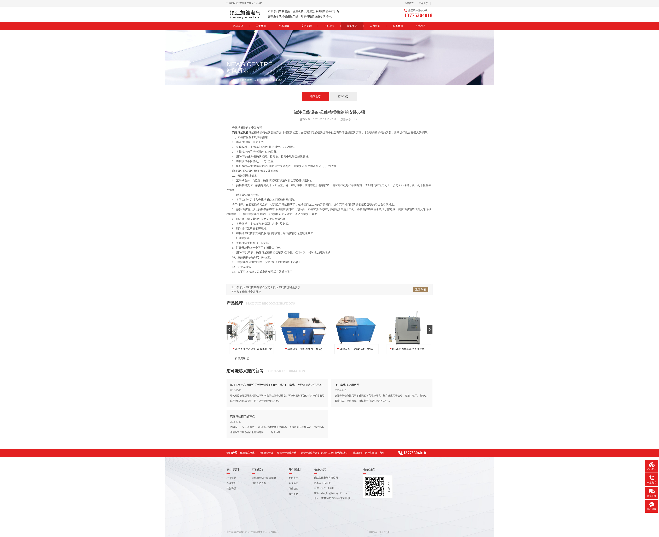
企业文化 (231, 483)
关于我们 (261, 26)
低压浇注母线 (243, 349)
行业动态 (343, 96)
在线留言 (409, 3)
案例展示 (306, 26)
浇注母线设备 (240, 132)
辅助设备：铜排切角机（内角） (370, 452)
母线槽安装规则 (251, 291)
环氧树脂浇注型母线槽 (264, 478)
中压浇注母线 (295, 349)
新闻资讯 (352, 26)
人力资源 (375, 26)
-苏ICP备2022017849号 (266, 532)
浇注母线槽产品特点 (242, 416)
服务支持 (293, 494)
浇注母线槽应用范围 (347, 384)
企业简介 (231, 478)
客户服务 (329, 26)
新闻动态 (315, 96)
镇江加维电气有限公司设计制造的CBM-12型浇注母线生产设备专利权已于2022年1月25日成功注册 (277, 384)
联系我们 (398, 26)
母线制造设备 (259, 483)
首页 (256, 80)
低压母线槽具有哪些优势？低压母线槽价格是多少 (270, 287)
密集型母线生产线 (350, 349)
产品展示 (423, 3)
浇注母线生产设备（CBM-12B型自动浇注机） (410, 351)
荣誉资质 (231, 488)
